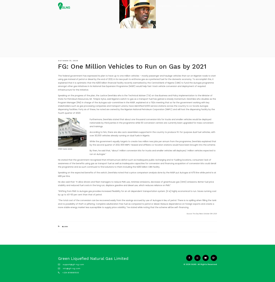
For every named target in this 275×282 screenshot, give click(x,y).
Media (196, 6)
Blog (65, 226)
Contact (210, 6)
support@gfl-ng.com (73, 264)
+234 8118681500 (70, 272)
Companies (165, 6)
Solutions (182, 6)
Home (152, 6)
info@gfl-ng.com (71, 268)
